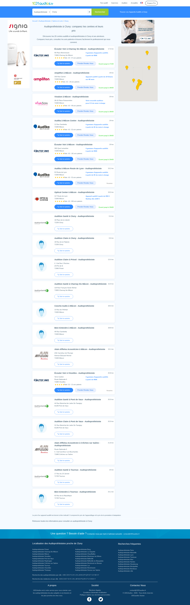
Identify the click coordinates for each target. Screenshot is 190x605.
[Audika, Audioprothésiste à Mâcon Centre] (41, 127)
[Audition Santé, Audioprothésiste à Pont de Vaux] (41, 406)
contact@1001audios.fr (131, 534)
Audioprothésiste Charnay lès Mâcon (45, 552)
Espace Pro (151, 3)
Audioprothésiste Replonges (42, 561)
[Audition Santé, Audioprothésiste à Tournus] (41, 476)
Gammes (114, 3)
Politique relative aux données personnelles (95, 595)
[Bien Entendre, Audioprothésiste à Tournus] (41, 498)
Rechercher (100, 12)
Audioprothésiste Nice (125, 559)
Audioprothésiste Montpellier (128, 566)
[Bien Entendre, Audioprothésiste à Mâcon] (41, 334)
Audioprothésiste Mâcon (40, 554)
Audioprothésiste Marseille (127, 552)
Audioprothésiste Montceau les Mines (88, 556)
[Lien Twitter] (101, 599)
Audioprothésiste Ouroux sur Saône (87, 570)
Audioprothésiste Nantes (126, 562)
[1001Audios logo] (42, 3)
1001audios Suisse (137, 595)
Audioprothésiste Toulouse (127, 557)
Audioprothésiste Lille (125, 571)
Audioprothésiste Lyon (125, 555)
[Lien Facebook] (89, 599)
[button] (127, 68)
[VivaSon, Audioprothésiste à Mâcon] (41, 103)
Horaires (109, 183)
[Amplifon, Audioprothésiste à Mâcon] (41, 79)
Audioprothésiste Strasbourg (128, 564)
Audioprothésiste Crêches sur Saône (45, 563)
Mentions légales (95, 590)
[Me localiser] (89, 12)
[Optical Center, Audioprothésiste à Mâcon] (41, 199)
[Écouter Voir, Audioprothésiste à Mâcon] (41, 151)
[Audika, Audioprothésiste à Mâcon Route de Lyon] (41, 175)
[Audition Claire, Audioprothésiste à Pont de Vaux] (41, 428)
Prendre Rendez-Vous (85, 63)
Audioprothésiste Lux (82, 565)
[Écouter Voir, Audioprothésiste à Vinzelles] (41, 380)
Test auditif (104, 3)
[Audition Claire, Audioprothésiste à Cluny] (41, 245)
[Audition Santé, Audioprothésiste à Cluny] (41, 223)
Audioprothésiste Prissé (40, 549)
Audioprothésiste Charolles (41, 568)
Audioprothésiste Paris (126, 550)
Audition (124, 3)
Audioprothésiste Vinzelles (41, 556)
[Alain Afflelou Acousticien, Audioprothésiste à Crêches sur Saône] (41, 450)
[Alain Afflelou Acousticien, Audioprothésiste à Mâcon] (41, 356)
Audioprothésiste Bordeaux (127, 569)
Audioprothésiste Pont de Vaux (43, 558)
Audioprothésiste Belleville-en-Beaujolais (89, 561)
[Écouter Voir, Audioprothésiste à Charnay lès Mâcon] (41, 55)
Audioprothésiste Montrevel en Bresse (88, 563)
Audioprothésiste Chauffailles (85, 554)
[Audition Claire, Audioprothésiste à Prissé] (41, 266)
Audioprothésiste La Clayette (85, 552)
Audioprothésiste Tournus (41, 565)
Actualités (134, 3)
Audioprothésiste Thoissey (41, 570)
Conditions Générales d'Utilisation (95, 592)
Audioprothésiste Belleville (84, 558)
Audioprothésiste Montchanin (85, 568)
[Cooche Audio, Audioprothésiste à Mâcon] (41, 312)
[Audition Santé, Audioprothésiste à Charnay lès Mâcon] (41, 290)
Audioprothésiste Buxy (83, 549)
